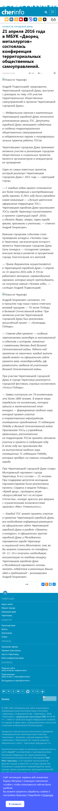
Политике (48, 795)
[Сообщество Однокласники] (16, 19)
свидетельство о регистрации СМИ (31, 716)
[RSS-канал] (37, 691)
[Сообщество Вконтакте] (8, 691)
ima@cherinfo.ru (20, 670)
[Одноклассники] (46, 584)
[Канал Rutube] (26, 19)
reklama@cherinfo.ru (22, 677)
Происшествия (8, 625)
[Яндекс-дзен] (42, 692)
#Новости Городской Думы (17, 26)
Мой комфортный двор (13, 658)
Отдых (4, 636)
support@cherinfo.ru (22, 681)
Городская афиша (10, 646)
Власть (5, 629)
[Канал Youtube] (21, 19)
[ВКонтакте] (43, 584)
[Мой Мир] (54, 584)
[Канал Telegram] (33, 691)
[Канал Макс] (30, 20)
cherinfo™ (11, 752)
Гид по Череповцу (10, 654)
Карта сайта (7, 604)
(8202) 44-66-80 (7, 670)
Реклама (5, 698)
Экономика (7, 633)
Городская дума (9, 611)
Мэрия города (8, 607)
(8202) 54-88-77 (7, 677)
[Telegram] (50, 584)
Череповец (7, 615)
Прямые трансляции (11, 650)
